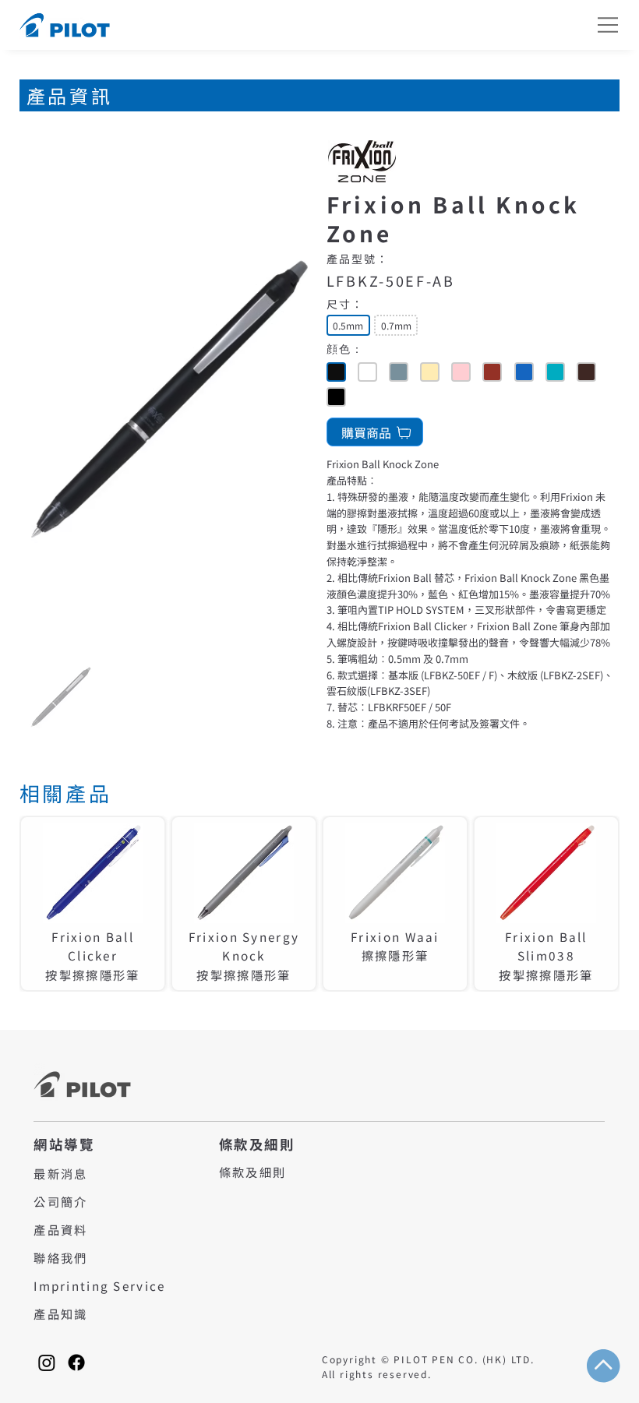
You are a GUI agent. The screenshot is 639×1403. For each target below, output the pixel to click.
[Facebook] (76, 1362)
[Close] (336, 372)
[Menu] (609, 25)
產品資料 (60, 1229)
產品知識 (60, 1313)
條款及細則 (252, 1171)
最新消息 (60, 1173)
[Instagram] (47, 1362)
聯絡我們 (60, 1257)
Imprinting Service (99, 1285)
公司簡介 (60, 1201)
